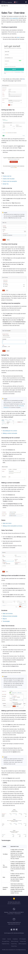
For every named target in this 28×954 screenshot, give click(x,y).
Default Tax (5, 184)
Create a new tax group (8, 178)
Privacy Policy (23, 941)
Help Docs (10, 2)
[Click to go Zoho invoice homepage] (4, 2)
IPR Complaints (22, 939)
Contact (4, 939)
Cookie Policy (14, 943)
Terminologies (6, 621)
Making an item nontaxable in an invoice (12, 526)
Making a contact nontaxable (10, 433)
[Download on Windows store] (16, 930)
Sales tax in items (7, 523)
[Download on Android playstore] (11, 930)
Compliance (15, 939)
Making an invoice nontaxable (10, 616)
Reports (5, 618)
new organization (14, 18)
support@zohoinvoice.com (14, 923)
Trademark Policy (5, 943)
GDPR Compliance (22, 943)
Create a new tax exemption (10, 181)
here (18, 37)
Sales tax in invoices (8, 613)
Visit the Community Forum (14, 903)
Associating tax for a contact (10, 430)
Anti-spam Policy (5, 941)
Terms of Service (14, 941)
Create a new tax (7, 176)
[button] (15, 2)
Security (9, 939)
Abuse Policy (14, 946)
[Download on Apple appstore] (14, 930)
